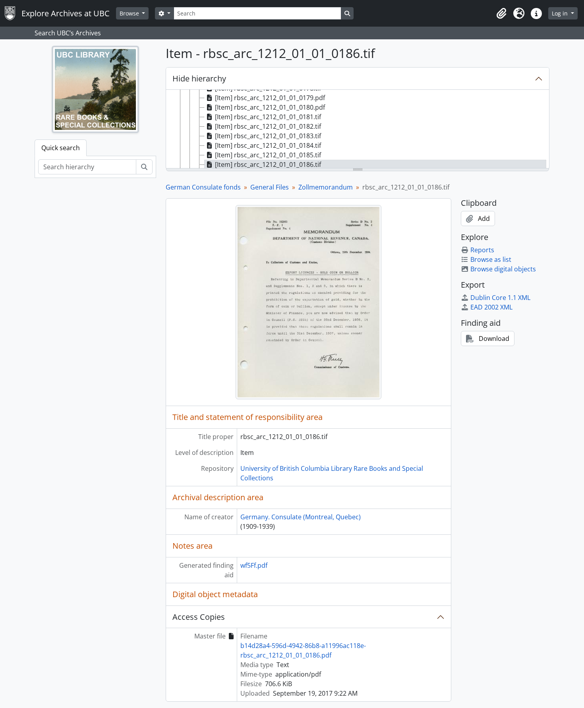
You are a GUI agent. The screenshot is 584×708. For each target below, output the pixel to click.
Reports (482, 250)
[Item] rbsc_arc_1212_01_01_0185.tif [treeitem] (268, 155)
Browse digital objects (503, 269)
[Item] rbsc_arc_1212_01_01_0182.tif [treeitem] (268, 126)
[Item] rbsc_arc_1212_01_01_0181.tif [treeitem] (268, 116)
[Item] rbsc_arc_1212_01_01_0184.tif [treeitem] (268, 145)
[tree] (357, 129)
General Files (269, 187)
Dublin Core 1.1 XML (500, 297)
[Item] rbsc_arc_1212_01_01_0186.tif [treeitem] (268, 164)
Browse (130, 13)
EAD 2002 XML (491, 307)
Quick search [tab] (60, 147)
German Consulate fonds (203, 187)
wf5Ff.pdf (253, 565)
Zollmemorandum (325, 187)
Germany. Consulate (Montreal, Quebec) (300, 517)
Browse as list (490, 259)
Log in (560, 13)
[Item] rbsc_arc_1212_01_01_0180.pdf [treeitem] (270, 107)
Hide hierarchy (199, 78)
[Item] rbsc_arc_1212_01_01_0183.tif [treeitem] (268, 136)
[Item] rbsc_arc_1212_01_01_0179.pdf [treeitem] (270, 97)
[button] (501, 13)
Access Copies (198, 616)
